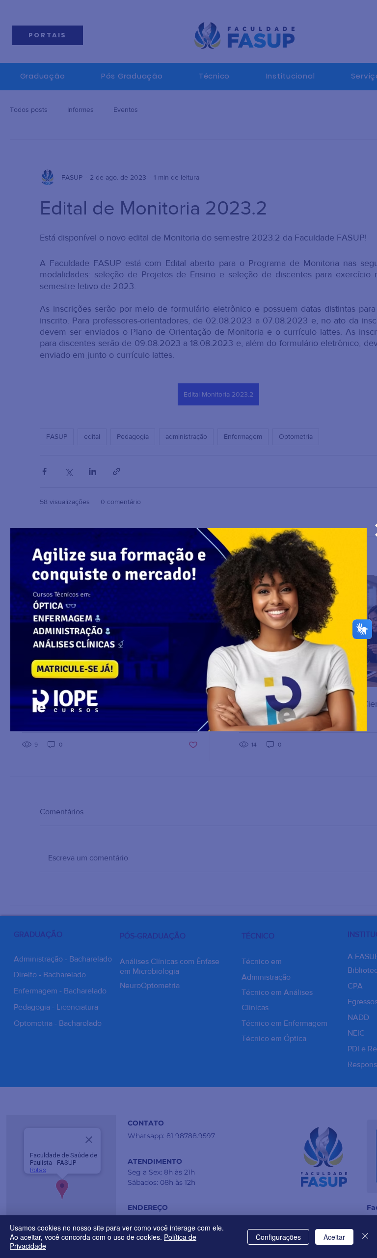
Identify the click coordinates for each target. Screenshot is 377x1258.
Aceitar (334, 1237)
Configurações (278, 1237)
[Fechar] (365, 1236)
